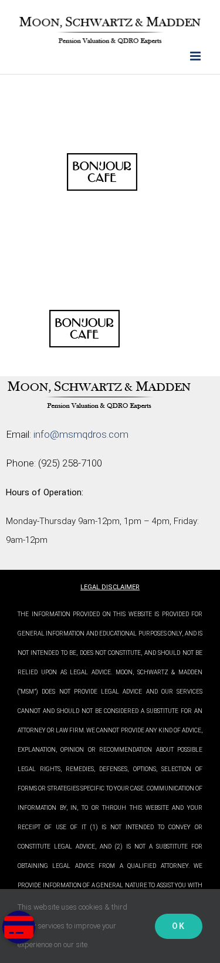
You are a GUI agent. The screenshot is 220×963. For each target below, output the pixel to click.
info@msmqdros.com (80, 434)
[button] (18, 927)
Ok (178, 926)
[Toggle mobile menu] (196, 56)
